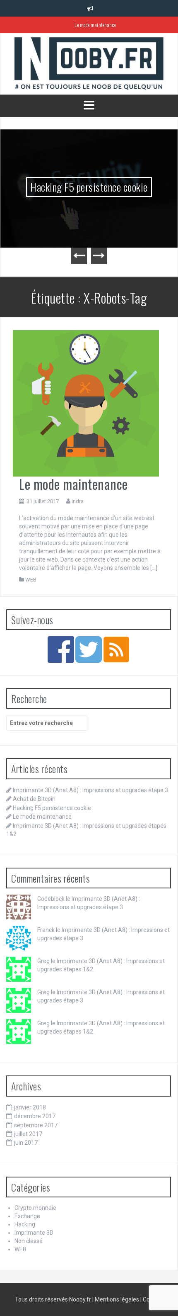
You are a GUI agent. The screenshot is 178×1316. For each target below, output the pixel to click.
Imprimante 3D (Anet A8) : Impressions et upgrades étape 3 (90, 790)
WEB (30, 580)
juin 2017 (26, 1142)
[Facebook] (61, 649)
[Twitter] (88, 649)
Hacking (24, 1224)
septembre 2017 (36, 1125)
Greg (43, 961)
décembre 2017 (34, 1116)
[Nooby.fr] (89, 63)
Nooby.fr (80, 1299)
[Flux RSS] (116, 649)
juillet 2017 (28, 1134)
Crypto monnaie (35, 1207)
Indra (78, 501)
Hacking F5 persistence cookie (89, 187)
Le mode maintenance (95, 24)
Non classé (28, 1241)
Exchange (27, 1216)
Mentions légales (117, 1299)
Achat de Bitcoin (34, 798)
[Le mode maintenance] (86, 403)
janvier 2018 (30, 1107)
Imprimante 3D (33, 1232)
